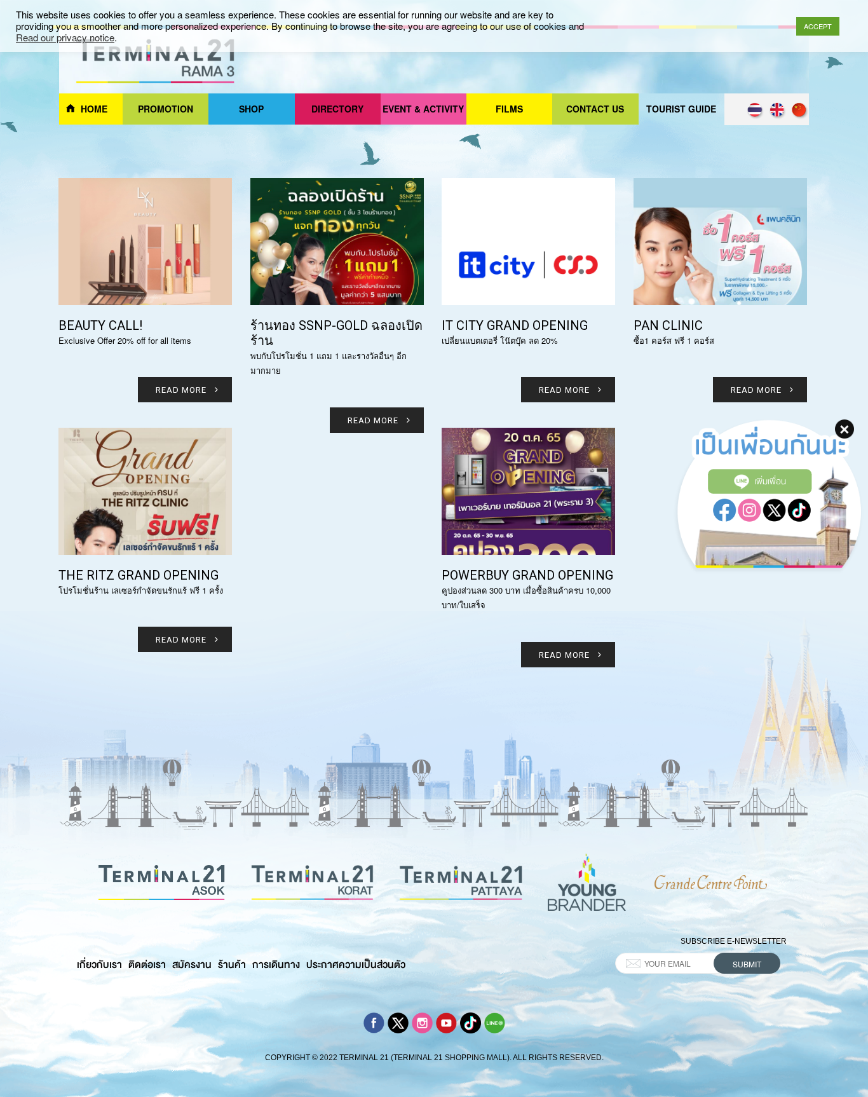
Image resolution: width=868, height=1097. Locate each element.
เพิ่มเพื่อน (770, 481)
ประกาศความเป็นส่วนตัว (355, 965)
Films (509, 108)
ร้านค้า (232, 965)
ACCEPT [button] (818, 26)
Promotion (165, 108)
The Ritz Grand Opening (138, 575)
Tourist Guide (681, 108)
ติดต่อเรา (147, 965)
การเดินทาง (276, 965)
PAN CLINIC (668, 325)
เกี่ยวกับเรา (99, 965)
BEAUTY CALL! (100, 325)
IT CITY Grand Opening (515, 325)
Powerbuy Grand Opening (527, 575)
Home (94, 108)
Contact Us (595, 108)
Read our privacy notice (65, 37)
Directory (337, 108)
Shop (251, 108)
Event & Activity (423, 108)
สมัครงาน (192, 965)
